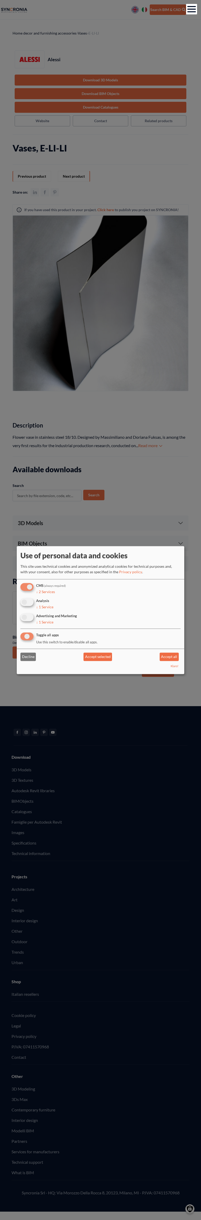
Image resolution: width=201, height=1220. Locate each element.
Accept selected (98, 657)
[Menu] (191, 9)
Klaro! (174, 666)
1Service (44, 607)
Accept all (169, 657)
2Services (45, 592)
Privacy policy (130, 572)
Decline (28, 657)
